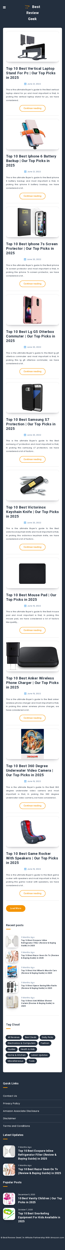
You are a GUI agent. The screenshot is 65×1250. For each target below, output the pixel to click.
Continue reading (32, 108)
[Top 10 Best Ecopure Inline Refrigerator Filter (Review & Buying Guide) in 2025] (12, 941)
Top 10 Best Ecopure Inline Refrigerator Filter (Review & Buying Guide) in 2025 (38, 943)
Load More (15, 908)
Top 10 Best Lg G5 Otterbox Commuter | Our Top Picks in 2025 (30, 336)
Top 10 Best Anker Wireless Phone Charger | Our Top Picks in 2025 (32, 682)
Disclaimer (9, 1118)
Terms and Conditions (16, 1126)
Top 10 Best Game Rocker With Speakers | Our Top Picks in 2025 (32, 858)
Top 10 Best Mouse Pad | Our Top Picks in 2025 (31, 597)
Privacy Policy (11, 1103)
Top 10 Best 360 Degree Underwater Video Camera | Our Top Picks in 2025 (29, 770)
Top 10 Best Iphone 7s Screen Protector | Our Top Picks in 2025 (32, 248)
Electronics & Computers (21, 1043)
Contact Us (10, 1096)
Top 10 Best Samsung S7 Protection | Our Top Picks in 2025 (30, 424)
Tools (32, 1060)
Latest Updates (39, 1055)
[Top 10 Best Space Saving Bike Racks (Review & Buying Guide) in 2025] (12, 987)
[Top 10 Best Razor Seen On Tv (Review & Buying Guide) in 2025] (12, 957)
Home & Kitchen (17, 1055)
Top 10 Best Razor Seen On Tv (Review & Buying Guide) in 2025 (40, 956)
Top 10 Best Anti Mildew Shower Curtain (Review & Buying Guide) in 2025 (37, 1003)
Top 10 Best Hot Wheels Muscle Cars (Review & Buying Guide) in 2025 (39, 971)
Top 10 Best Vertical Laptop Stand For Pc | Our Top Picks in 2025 (31, 73)
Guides (11, 1049)
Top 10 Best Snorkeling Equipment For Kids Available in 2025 (39, 1217)
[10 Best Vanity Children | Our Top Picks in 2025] (9, 1199)
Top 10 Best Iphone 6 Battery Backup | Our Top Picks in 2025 (31, 160)
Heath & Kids (28, 1049)
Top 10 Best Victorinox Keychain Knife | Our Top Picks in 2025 (32, 511)
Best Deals (30, 1037)
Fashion (45, 1043)
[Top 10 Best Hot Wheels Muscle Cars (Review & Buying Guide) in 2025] (12, 972)
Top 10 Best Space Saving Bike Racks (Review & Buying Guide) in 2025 (39, 987)
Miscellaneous (15, 1060)
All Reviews (14, 1037)
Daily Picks (47, 1037)
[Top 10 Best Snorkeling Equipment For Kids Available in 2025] (9, 1214)
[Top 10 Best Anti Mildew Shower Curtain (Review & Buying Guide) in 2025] (12, 1002)
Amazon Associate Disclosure (21, 1111)
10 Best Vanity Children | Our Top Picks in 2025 (40, 1200)
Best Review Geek (33, 12)
